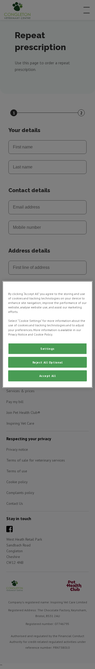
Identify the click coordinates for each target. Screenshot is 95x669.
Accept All (47, 376)
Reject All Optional (47, 362)
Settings (47, 348)
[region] (47, 334)
